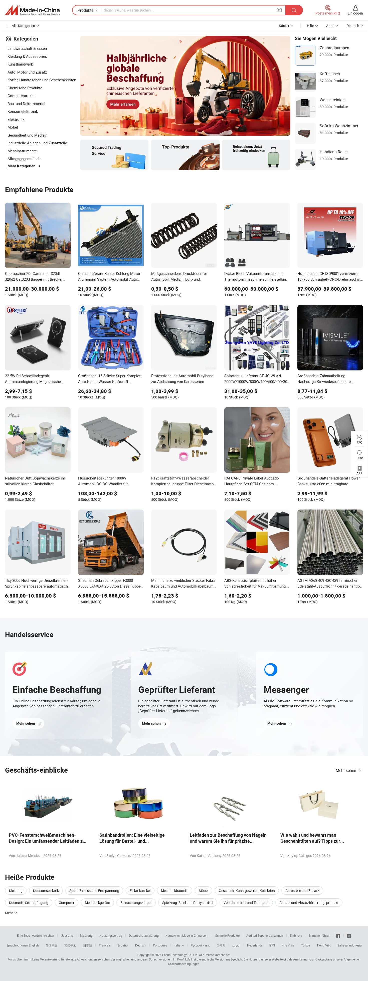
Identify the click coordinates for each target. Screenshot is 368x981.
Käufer (284, 25)
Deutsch (140, 945)
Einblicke (296, 935)
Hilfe (310, 25)
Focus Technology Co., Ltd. (180, 955)
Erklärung (86, 935)
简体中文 (52, 945)
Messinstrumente (22, 150)
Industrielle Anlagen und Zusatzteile (37, 142)
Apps (330, 25)
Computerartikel (21, 95)
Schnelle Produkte (227, 935)
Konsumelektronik (23, 111)
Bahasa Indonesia (349, 945)
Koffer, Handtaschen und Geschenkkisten (42, 79)
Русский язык (200, 945)
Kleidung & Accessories (27, 56)
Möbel (13, 127)
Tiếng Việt (324, 945)
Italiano (179, 945)
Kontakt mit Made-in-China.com (187, 935)
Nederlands (255, 945)
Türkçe (305, 945)
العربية (236, 945)
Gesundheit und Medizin (27, 135)
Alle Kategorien (23, 25)
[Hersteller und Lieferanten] (32, 10)
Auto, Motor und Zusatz (27, 72)
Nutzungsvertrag (110, 935)
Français (105, 945)
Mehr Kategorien (21, 166)
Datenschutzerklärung (144, 935)
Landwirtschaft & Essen (27, 48)
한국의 (220, 945)
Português (160, 945)
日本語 (87, 945)
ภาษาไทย (288, 945)
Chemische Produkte (25, 87)
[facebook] (338, 935)
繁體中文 (70, 945)
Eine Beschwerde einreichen (35, 935)
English (34, 945)
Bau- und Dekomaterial (26, 103)
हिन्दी (272, 945)
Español (122, 945)
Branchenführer (319, 935)
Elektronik (16, 119)
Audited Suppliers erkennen (264, 935)
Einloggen (355, 13)
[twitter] (349, 935)
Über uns (67, 935)
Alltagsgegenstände (24, 158)
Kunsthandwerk (20, 64)
